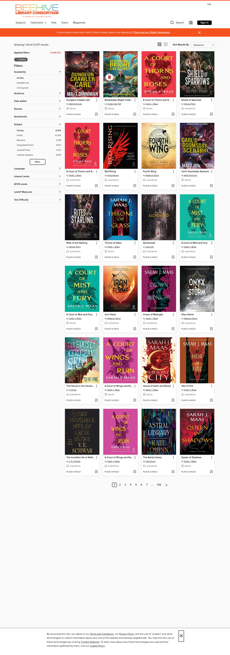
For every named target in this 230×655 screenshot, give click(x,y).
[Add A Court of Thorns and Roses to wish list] (173, 115)
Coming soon (22, 88)
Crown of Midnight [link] (153, 314)
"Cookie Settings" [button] (90, 642)
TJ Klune (72, 390)
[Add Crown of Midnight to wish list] (173, 329)
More (37, 162)
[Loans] (191, 23)
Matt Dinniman (75, 104)
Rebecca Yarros (152, 175)
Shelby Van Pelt (114, 104)
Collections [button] (37, 22)
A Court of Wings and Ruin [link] (119, 386)
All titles (20, 78)
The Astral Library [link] (152, 457)
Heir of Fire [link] (187, 386)
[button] (176, 23)
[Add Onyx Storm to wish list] (211, 329)
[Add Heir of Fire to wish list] (211, 400)
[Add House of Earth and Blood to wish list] (173, 400)
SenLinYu (150, 247)
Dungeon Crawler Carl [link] (78, 100)
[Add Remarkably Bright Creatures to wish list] (135, 115)
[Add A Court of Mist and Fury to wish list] (211, 257)
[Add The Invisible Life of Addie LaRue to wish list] (96, 472)
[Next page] (167, 485)
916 (159, 485)
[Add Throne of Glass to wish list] (135, 257)
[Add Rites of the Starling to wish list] (96, 257)
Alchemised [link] (149, 243)
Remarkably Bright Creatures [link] (119, 100)
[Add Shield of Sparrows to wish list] (211, 115)
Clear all (55, 52)
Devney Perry (190, 104)
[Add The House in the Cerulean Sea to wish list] (96, 400)
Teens (64, 22)
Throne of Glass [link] (113, 243)
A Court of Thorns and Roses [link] (157, 100)
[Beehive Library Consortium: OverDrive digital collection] (37, 11)
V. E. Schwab (74, 461)
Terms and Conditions (102, 634)
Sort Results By (181, 44)
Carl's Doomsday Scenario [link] (195, 171)
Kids (53, 22)
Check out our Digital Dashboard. (151, 32)
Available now (23, 83)
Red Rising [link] (110, 171)
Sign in (204, 22)
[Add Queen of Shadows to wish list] (211, 472)
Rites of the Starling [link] (76, 243)
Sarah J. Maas (152, 104)
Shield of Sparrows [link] (191, 100)
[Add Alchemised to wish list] (173, 257)
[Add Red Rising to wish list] (135, 186)
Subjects (21, 22)
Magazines (79, 22)
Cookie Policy (97, 645)
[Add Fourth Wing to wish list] (173, 186)
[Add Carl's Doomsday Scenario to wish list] (211, 186)
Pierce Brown (113, 175)
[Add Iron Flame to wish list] (135, 329)
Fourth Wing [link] (149, 171)
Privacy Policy (126, 634)
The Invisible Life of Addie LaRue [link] (80, 457)
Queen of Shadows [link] (191, 457)
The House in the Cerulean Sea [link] (80, 386)
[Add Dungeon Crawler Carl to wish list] (96, 115)
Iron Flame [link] (110, 314)
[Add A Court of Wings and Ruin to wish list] (135, 400)
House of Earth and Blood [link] (157, 386)
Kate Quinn (151, 461)
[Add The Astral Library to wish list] (173, 472)
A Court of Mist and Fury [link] (194, 243)
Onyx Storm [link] (187, 314)
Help (209, 4)
